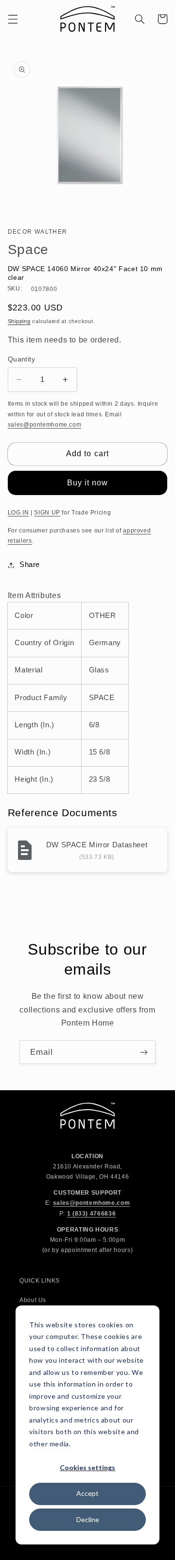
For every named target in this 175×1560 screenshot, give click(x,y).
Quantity (21, 359)
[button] (12, 19)
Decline (87, 1519)
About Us (32, 1300)
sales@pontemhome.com (45, 424)
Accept (87, 1493)
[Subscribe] (144, 1052)
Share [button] (29, 564)
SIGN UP (47, 512)
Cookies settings (87, 1467)
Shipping (19, 321)
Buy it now (87, 483)
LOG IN (18, 512)
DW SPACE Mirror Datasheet (97, 844)
